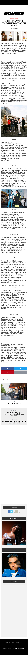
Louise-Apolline (14, 28)
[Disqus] (14, 448)
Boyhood (14, 209)
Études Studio (14, 341)
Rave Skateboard (14, 314)
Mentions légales (19, 642)
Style (11, 18)
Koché (14, 257)
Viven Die (14, 59)
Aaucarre (14, 139)
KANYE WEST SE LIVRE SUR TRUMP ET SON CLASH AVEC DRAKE (14, 421)
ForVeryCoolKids (14, 234)
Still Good (14, 165)
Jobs (13, 642)
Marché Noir (14, 287)
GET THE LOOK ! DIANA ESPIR (14, 403)
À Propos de (7, 642)
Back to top (13, 652)
